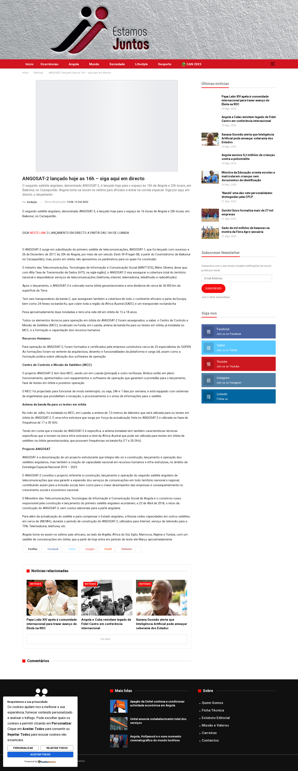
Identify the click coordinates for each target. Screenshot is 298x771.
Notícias (35, 584)
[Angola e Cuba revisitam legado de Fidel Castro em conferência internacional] (106, 598)
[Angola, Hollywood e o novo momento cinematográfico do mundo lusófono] (119, 741)
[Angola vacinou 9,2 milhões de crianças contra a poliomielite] (210, 159)
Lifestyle (141, 64)
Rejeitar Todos (57, 747)
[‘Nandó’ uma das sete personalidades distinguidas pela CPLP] (210, 197)
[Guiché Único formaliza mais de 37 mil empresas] (210, 215)
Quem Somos (212, 703)
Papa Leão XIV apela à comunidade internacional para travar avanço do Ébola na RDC (245, 100)
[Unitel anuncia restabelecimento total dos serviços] (119, 723)
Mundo (94, 64)
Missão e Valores (215, 725)
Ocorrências (49, 64)
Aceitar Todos (40, 754)
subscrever (213, 288)
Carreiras (209, 733)
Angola (74, 64)
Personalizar (23, 747)
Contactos (210, 740)
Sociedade (117, 64)
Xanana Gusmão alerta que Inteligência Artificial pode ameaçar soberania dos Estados (248, 138)
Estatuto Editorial (216, 718)
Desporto (164, 64)
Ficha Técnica (213, 710)
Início (29, 64)
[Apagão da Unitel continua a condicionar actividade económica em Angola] (119, 706)
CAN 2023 (193, 64)
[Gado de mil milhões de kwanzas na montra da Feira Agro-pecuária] (210, 232)
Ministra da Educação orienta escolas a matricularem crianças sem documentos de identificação (248, 176)
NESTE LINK (38, 233)
